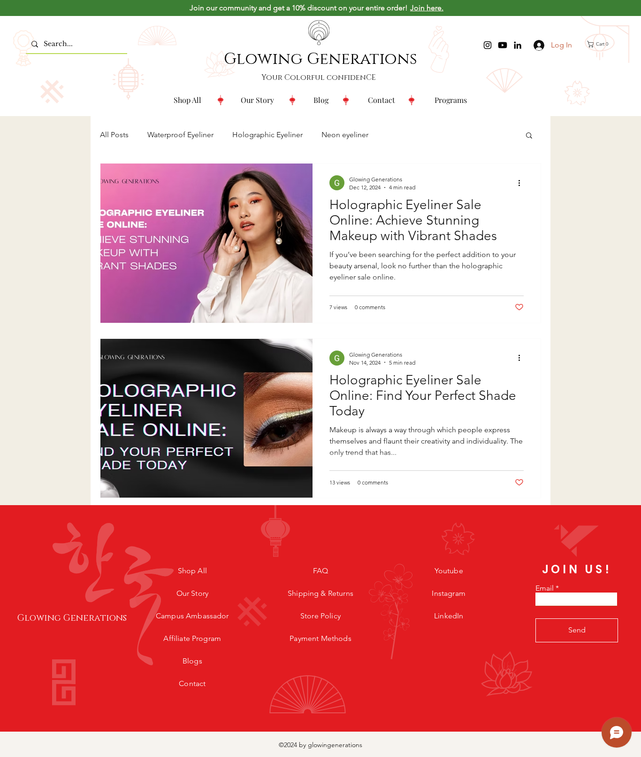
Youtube (449, 570)
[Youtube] (502, 45)
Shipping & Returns (320, 593)
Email (544, 588)
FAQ (320, 570)
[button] (450, 100)
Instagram (448, 593)
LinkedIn (448, 615)
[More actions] (522, 182)
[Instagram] (487, 45)
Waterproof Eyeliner (180, 134)
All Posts (114, 134)
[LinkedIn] (517, 45)
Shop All (192, 570)
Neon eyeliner (344, 134)
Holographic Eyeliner (267, 134)
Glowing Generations (320, 59)
